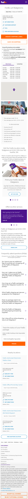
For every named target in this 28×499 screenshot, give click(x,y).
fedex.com (9, 247)
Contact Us (3, 463)
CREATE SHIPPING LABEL (12, 36)
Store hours (8, 64)
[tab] (10, 200)
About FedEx (4, 447)
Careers (3, 453)
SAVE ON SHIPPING (11, 41)
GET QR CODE (13, 193)
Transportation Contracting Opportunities (11, 455)
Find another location (12, 31)
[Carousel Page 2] (14, 225)
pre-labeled (19, 49)
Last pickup (19, 64)
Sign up (5, 220)
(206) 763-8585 (9, 399)
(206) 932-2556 (9, 426)
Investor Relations (5, 451)
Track (14, 344)
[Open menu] (26, 2)
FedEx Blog (4, 457)
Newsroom (3, 461)
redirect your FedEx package (18, 57)
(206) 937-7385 (9, 373)
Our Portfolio (4, 449)
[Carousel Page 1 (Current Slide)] (11, 225)
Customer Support (9, 25)
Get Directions (8, 22)
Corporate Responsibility (7, 459)
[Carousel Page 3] (16, 225)
